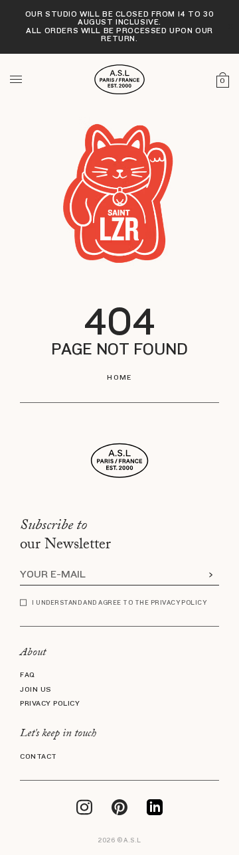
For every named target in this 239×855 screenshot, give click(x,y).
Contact (38, 757)
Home (119, 378)
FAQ (27, 675)
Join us (35, 690)
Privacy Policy (50, 704)
